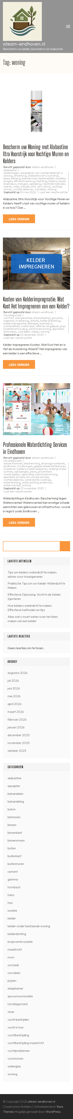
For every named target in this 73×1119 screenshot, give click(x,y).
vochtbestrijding (18, 1035)
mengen (23, 184)
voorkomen (15, 1058)
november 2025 (19, 743)
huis (10, 903)
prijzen (12, 981)
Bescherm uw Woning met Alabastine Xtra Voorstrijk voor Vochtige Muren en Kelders (36, 153)
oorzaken (14, 973)
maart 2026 (16, 712)
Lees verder (19, 219)
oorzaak (13, 965)
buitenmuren (16, 864)
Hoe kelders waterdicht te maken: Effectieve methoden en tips (30, 608)
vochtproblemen (23, 189)
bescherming (32, 463)
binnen (12, 825)
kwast (61, 181)
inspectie (9, 320)
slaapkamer (15, 988)
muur (11, 957)
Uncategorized (12, 315)
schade (25, 186)
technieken (10, 331)
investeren (10, 469)
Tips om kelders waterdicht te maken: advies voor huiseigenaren (32, 574)
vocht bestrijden (18, 1019)
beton (12, 809)
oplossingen (21, 471)
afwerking (20, 175)
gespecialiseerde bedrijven (50, 466)
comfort (9, 318)
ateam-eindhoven (43, 167)
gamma (13, 879)
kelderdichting (17, 934)
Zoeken (65, 546)
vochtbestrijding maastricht (26, 1043)
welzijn (35, 331)
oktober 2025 (17, 751)
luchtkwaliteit (11, 326)
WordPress (53, 1112)
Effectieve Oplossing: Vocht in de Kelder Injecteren (34, 597)
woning (51, 189)
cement (13, 871)
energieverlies (23, 318)
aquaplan (14, 786)
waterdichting (12, 482)
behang (16, 178)
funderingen (25, 466)
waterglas (14, 1066)
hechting (41, 181)
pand (33, 471)
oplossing (35, 184)
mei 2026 (14, 696)
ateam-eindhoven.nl (24, 44)
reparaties (27, 474)
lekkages (32, 323)
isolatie (34, 320)
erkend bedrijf (41, 318)
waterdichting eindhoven (37, 482)
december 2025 (19, 735)
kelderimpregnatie (15, 323)
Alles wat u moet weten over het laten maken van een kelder (33, 619)
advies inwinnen (13, 463)
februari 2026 (17, 719)
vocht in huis (16, 1027)
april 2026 (14, 704)
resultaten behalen (53, 184)
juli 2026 (13, 680)
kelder (12, 918)
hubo (11, 895)
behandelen (15, 794)
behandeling (16, 801)
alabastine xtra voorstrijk (43, 175)
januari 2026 (16, 727)
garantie (56, 318)
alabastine (10, 170)
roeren (8, 186)
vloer (11, 1012)
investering (22, 320)
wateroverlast (12, 485)
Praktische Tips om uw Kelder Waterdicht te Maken (36, 585)
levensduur (10, 184)
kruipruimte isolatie (20, 942)
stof (33, 186)
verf (39, 186)
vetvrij (46, 186)
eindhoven (10, 466)
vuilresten (40, 189)
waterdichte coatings (38, 480)
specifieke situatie (14, 477)
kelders (52, 181)
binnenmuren (16, 840)
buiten (12, 848)
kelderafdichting (50, 320)
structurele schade (37, 477)
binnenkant (15, 833)
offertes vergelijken (47, 326)
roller (16, 186)
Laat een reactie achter (54, 192)
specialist (57, 329)
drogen (8, 181)
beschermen (29, 178)
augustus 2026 (17, 673)
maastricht (15, 949)
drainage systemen (53, 463)
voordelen (24, 331)
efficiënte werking (24, 181)
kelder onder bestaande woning (29, 926)
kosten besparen (37, 469)
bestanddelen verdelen (52, 178)
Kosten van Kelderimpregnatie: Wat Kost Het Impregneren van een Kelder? (36, 303)
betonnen (14, 817)
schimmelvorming (40, 329)
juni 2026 (14, 688)
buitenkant (14, 856)
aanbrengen (11, 173)
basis (7, 178)
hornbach (14, 887)
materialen (27, 326)
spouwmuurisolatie (20, 996)
